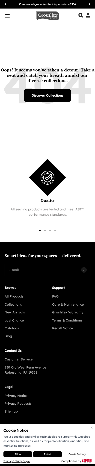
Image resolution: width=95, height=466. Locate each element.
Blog (8, 336)
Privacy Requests (18, 403)
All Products (14, 296)
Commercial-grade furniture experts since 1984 (47, 4)
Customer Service (19, 359)
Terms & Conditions (67, 320)
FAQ (55, 296)
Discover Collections (47, 95)
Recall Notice (62, 328)
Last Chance (14, 320)
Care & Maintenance (68, 304)
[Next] (89, 4)
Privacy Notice (16, 396)
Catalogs (12, 328)
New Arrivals (15, 312)
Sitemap (11, 411)
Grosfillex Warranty (67, 312)
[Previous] (5, 4)
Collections (13, 304)
